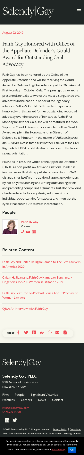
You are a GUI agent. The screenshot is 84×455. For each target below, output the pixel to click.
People (20, 395)
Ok (71, 449)
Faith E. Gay (29, 222)
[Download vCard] (35, 232)
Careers (26, 400)
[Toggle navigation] (79, 10)
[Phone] (23, 232)
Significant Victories (44, 395)
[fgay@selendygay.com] (29, 232)
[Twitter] (14, 420)
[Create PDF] (65, 333)
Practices (8, 400)
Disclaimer (75, 429)
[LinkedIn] (7, 420)
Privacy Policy (60, 429)
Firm (5, 395)
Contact (57, 400)
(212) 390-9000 (11, 412)
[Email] (57, 333)
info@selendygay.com (15, 407)
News (42, 400)
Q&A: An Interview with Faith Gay (25, 309)
